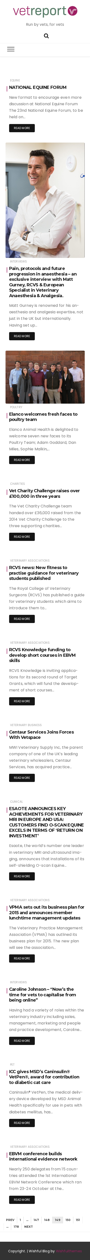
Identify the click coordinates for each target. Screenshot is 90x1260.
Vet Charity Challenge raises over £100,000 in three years (44, 493)
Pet (12, 1065)
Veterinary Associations (30, 560)
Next (28, 1226)
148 (47, 1220)
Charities (17, 484)
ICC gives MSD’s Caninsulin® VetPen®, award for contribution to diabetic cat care (44, 1077)
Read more (22, 128)
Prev (10, 1220)
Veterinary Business (26, 725)
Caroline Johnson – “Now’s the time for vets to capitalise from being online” (42, 995)
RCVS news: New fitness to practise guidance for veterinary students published (44, 573)
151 (78, 1220)
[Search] (46, 35)
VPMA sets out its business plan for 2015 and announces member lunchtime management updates (46, 913)
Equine (15, 80)
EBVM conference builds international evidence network (43, 1156)
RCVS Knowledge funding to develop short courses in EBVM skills (42, 655)
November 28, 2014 (65, 251)
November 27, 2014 (65, 396)
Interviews (18, 261)
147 (36, 1220)
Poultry (16, 407)
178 (16, 1226)
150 (68, 1220)
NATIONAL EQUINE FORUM (37, 87)
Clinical (16, 802)
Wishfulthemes (69, 1251)
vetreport (26, 251)
